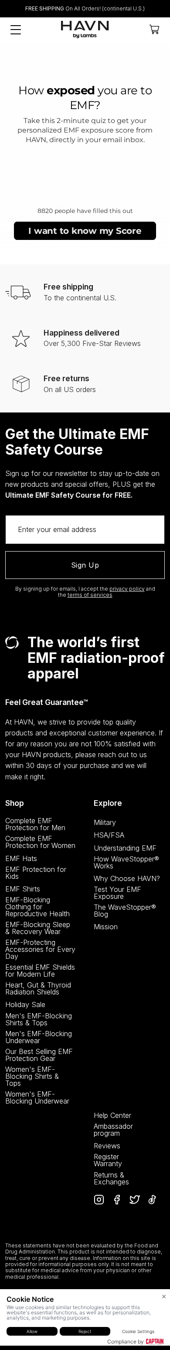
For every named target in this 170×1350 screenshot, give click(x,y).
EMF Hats (21, 858)
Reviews (107, 1145)
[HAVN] (85, 29)
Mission (106, 926)
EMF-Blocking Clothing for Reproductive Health (37, 906)
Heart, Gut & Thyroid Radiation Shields (38, 988)
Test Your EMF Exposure (117, 893)
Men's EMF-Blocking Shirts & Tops (38, 1019)
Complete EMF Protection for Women (40, 842)
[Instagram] (99, 1199)
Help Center (112, 1115)
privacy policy (127, 588)
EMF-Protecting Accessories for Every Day (40, 949)
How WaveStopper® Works (126, 862)
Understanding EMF (125, 848)
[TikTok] (152, 1199)
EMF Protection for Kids (35, 873)
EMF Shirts (22, 888)
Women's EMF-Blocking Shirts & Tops (32, 1076)
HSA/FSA (109, 834)
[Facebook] (117, 1199)
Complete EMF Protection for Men (35, 824)
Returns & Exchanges (111, 1178)
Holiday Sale (25, 1004)
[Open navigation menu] (15, 29)
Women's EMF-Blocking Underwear (37, 1097)
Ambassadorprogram (113, 1130)
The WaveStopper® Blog (125, 911)
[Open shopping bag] (154, 29)
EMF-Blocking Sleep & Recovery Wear (37, 928)
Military (105, 822)
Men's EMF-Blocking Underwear (38, 1037)
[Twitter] (134, 1199)
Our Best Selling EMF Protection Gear (39, 1055)
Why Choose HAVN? (127, 878)
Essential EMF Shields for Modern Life (40, 971)
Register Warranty (108, 1160)
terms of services (90, 595)
